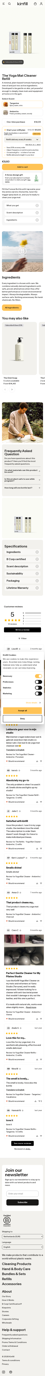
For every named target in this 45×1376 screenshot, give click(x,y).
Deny (22, 719)
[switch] (38, 682)
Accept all (22, 711)
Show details (31, 703)
